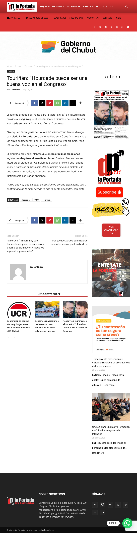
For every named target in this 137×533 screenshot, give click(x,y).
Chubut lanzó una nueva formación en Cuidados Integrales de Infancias (111, 430)
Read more (109, 385)
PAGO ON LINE (93, 18)
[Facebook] (94, 27)
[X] (111, 27)
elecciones (25, 200)
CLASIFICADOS (60, 18)
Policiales (72, 6)
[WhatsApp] (122, 27)
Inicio (9, 66)
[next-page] (14, 338)
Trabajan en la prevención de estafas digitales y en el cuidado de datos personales (111, 362)
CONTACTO (107, 18)
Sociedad (57, 6)
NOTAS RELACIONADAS (21, 294)
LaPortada (15, 89)
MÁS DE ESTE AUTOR (49, 294)
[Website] (116, 27)
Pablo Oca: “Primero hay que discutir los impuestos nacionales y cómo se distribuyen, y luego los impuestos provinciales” (25, 246)
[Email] (73, 103)
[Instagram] (100, 27)
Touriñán (46, 200)
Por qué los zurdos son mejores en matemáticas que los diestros (69, 242)
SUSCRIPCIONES (76, 18)
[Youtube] (127, 27)
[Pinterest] (49, 103)
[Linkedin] (65, 103)
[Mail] (105, 27)
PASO (36, 200)
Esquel (43, 6)
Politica (87, 6)
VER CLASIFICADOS (111, 230)
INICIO (118, 18)
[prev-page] (9, 338)
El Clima (100, 6)
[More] (80, 103)
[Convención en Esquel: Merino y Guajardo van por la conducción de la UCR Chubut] (19, 309)
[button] (126, 6)
